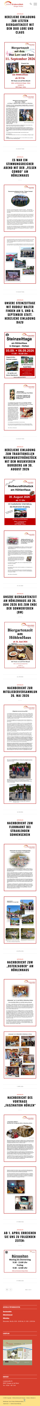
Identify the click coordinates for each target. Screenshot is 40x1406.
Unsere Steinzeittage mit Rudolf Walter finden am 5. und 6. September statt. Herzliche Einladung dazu (20, 312)
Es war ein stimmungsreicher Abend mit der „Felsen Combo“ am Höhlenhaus (20, 167)
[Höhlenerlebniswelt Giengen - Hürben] (16, 4)
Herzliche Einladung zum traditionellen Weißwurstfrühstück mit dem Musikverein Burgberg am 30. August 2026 (20, 459)
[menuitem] (30, 4)
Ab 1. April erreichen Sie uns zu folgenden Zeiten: (20, 1237)
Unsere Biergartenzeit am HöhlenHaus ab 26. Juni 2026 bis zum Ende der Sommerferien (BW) (20, 604)
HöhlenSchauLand (7, 1315)
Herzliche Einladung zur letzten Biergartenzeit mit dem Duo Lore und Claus (20, 24)
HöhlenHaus (6, 1318)
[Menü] (34, 4)
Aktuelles (20, 14)
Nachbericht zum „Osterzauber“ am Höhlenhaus (20, 966)
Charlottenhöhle (7, 1311)
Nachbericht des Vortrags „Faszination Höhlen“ (20, 1101)
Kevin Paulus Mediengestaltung (16, 1401)
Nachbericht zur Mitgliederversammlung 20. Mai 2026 (21, 692)
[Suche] (30, 4)
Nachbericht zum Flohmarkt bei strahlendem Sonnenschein (20, 829)
